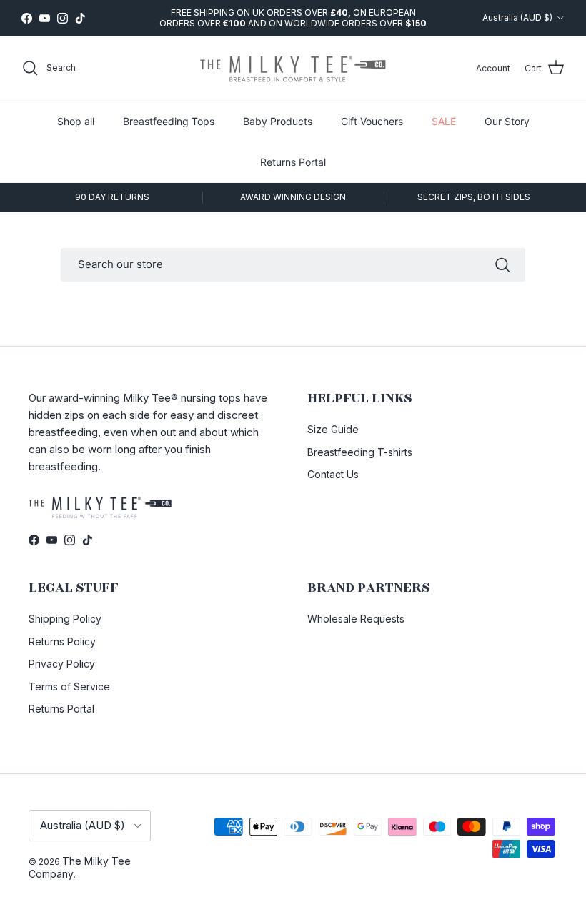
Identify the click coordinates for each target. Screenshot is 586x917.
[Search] (502, 265)
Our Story (507, 121)
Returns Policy (62, 641)
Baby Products (277, 121)
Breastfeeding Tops (168, 121)
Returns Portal (293, 162)
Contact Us (333, 474)
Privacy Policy (62, 664)
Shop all (75, 121)
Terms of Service (69, 686)
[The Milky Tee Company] (293, 68)
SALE (444, 121)
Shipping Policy (65, 619)
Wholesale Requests (355, 619)
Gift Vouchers (372, 121)
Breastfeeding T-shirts (359, 452)
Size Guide (333, 429)
